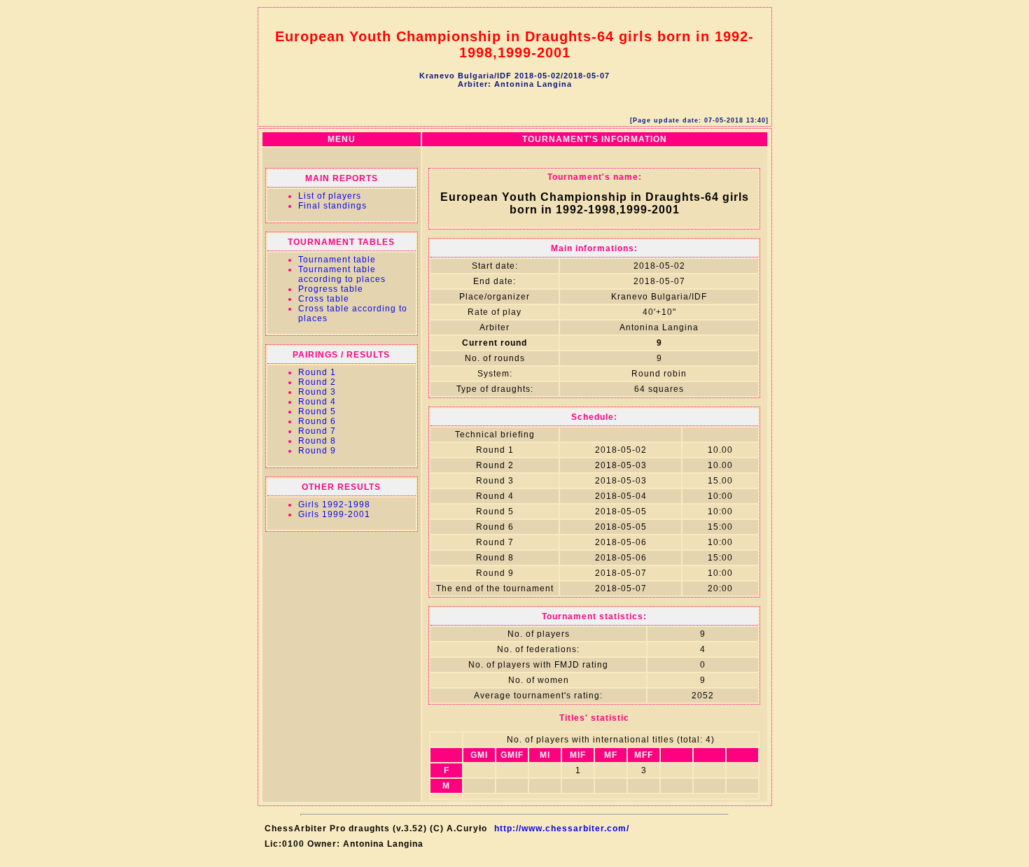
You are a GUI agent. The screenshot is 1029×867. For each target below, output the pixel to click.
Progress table (330, 289)
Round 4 (317, 402)
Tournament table (337, 260)
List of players (329, 196)
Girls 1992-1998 (334, 504)
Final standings (332, 206)
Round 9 (317, 451)
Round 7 (317, 431)
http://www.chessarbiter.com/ (561, 828)
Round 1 (317, 372)
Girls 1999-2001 (334, 514)
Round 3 (317, 392)
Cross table (323, 299)
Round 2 (317, 382)
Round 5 (317, 411)
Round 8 (317, 441)
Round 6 (317, 421)
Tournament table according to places (342, 274)
